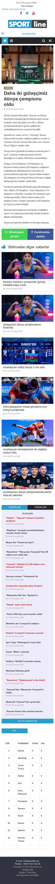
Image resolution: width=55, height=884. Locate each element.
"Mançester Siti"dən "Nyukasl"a (22, 595)
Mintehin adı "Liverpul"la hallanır (22, 623)
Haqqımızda (27, 869)
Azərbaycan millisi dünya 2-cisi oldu (24, 367)
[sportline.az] (27, 19)
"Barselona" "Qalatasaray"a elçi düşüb (25, 680)
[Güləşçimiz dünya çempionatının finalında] (27, 296)
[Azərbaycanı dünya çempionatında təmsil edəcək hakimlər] (27, 464)
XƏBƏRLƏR (15, 507)
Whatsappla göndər (16, 234)
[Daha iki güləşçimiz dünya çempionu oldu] (27, 47)
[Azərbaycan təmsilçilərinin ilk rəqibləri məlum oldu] (27, 421)
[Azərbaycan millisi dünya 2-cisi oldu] (27, 339)
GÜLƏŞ (8, 88)
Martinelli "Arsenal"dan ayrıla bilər (23, 702)
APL (14, 730)
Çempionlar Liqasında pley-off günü (24, 586)
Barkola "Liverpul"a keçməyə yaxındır (25, 633)
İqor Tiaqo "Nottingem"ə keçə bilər (23, 642)
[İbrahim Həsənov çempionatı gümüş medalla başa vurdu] (27, 254)
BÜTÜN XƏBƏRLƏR (27, 721)
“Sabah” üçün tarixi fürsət (13, 9)
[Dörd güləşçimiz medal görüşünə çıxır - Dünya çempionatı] (27, 379)
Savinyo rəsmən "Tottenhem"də (22, 576)
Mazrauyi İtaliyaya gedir (18, 671)
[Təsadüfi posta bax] (50, 41)
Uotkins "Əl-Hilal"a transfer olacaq (23, 661)
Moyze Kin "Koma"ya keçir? (20, 542)
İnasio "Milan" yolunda (17, 652)
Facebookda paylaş (41, 234)
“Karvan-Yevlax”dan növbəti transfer (24, 711)
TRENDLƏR (40, 507)
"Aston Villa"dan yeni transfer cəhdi (24, 614)
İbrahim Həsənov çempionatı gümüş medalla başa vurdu (24, 283)
